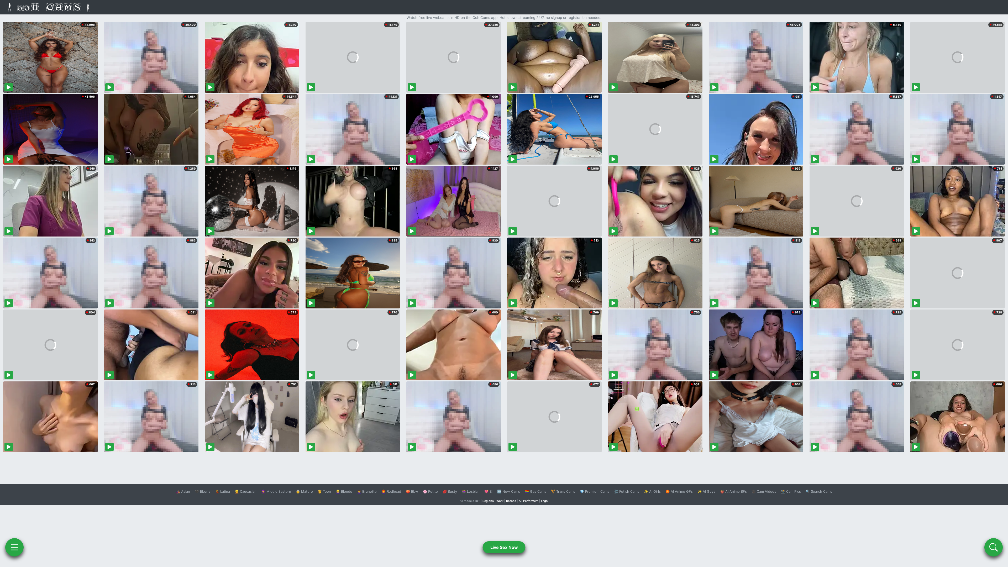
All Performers (528, 501)
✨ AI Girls (652, 491)
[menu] (14, 547)
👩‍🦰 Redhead (391, 491)
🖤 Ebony (202, 491)
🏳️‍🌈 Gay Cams (535, 491)
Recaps (511, 501)
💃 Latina (222, 491)
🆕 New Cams (508, 491)
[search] (993, 547)
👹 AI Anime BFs (733, 491)
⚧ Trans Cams (563, 491)
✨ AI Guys (706, 491)
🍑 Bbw (412, 491)
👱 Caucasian (245, 491)
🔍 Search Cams (819, 491)
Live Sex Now (504, 547)
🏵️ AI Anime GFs (679, 491)
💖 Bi (488, 491)
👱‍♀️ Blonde (344, 491)
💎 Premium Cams (594, 491)
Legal (544, 501)
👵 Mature (304, 491)
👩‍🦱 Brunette (367, 491)
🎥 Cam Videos (764, 491)
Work (499, 501)
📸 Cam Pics (791, 491)
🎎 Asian (183, 491)
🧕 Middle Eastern (276, 491)
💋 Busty (450, 491)
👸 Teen (324, 491)
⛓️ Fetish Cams (626, 491)
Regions (488, 501)
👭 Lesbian (471, 491)
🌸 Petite (430, 491)
